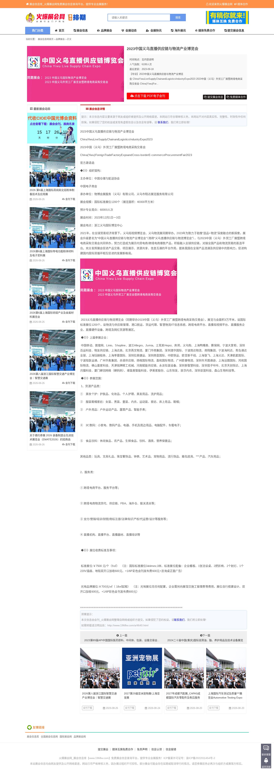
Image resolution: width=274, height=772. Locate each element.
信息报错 (171, 749)
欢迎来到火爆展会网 (220, 4)
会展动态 (131, 30)
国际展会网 (66, 736)
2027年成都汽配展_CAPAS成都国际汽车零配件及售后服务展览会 (183, 697)
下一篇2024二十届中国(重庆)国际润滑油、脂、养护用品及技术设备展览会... (205, 639)
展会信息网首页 (45, 39)
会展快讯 (156, 30)
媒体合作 (242, 4)
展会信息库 (33, 736)
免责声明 (142, 749)
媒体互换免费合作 (122, 749)
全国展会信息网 (49, 736)
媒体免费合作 (206, 30)
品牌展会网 (80, 736)
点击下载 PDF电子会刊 (149, 96)
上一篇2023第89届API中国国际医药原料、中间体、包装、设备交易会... (122, 638)
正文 (69, 39)
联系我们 (163, 122)
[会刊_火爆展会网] (81, 17)
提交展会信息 (235, 30)
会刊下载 (87, 708)
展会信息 (82, 30)
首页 (61, 30)
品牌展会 (106, 30)
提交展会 (103, 749)
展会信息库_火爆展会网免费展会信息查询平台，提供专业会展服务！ (69, 4)
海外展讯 (180, 30)
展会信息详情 (97, 108)
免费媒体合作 (237, 96)
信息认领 (156, 749)
